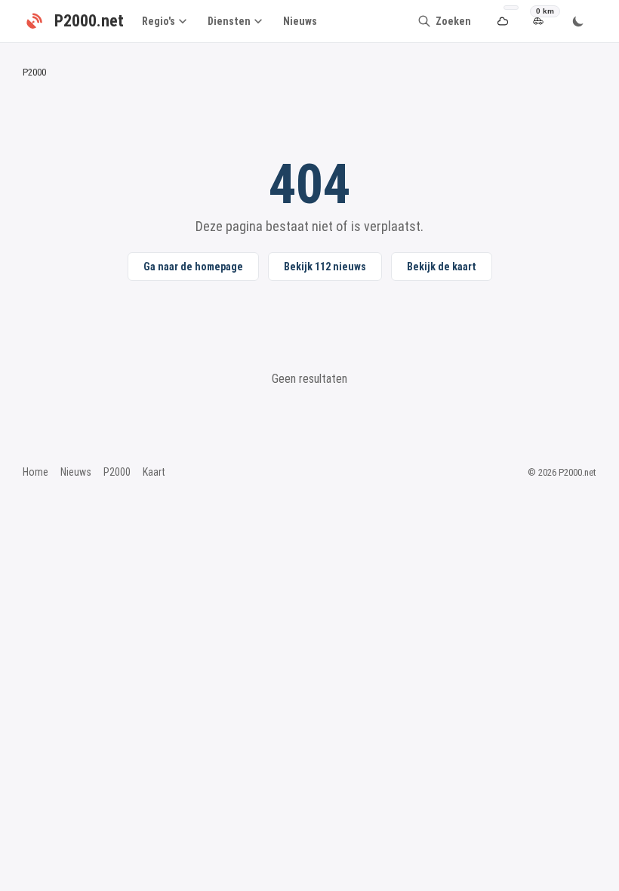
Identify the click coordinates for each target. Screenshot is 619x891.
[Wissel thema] (578, 21)
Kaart (154, 472)
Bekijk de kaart (441, 267)
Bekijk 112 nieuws (325, 267)
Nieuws (300, 21)
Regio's (158, 21)
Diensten (229, 21)
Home (35, 472)
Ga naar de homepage (193, 267)
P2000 (117, 472)
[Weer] (502, 21)
